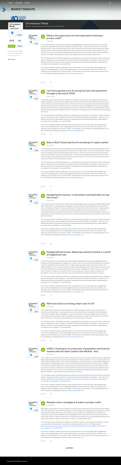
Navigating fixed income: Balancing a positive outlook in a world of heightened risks (79, 253)
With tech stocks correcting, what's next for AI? (71, 303)
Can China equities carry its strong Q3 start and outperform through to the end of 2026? (77, 92)
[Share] (51, 82)
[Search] (110, 3)
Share (12, 46)
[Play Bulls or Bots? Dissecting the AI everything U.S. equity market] (43, 143)
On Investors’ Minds (37, 23)
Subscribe (19, 2)
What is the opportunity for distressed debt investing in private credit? (75, 37)
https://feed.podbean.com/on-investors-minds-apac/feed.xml (46, 26)
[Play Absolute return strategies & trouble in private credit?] (43, 403)
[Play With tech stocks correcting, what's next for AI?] (43, 304)
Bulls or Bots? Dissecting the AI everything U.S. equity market (77, 142)
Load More (69, 448)
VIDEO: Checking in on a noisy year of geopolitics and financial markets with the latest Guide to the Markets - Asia (78, 350)
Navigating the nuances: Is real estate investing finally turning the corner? (78, 196)
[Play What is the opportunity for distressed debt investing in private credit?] (43, 36)
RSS (20, 46)
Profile (27, 2)
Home (11, 2)
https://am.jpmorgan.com (76, 73)
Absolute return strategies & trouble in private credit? (74, 402)
